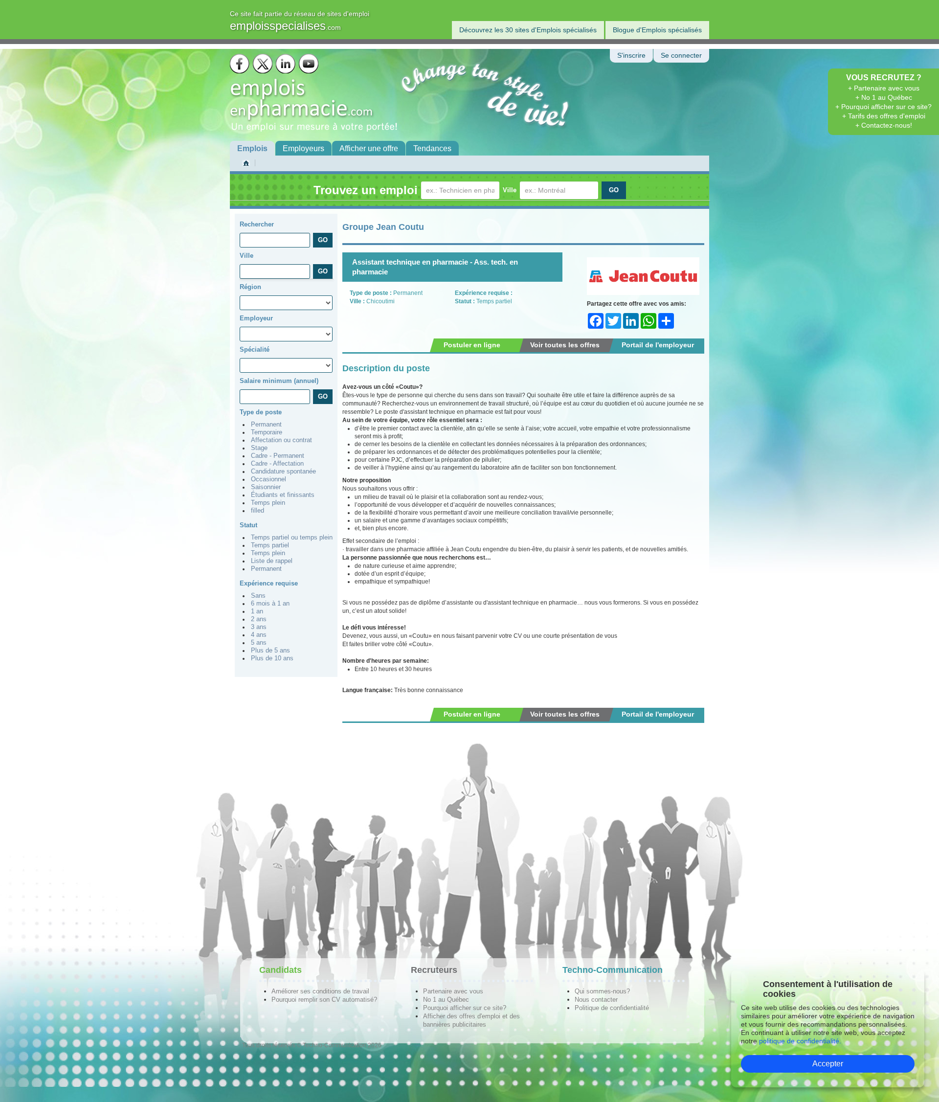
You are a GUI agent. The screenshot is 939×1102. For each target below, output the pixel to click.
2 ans (259, 619)
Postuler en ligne (472, 345)
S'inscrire (631, 55)
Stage (259, 448)
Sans (258, 595)
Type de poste (261, 412)
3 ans (259, 627)
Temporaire (266, 432)
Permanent (266, 424)
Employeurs (303, 148)
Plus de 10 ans (272, 658)
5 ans (259, 642)
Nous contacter (596, 999)
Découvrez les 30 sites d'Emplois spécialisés (528, 30)
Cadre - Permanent (277, 455)
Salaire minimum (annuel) (279, 380)
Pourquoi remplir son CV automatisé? (324, 999)
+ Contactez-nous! (883, 125)
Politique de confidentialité (612, 1008)
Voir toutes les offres (565, 345)
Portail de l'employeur (658, 345)
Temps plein (268, 502)
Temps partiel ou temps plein (292, 537)
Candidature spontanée (283, 471)
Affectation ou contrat (281, 440)
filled (257, 510)
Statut (248, 525)
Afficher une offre (368, 148)
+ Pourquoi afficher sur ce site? (883, 107)
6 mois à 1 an (270, 603)
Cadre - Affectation (277, 463)
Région (250, 287)
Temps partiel (270, 545)
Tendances (432, 148)
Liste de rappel (271, 561)
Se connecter (681, 55)
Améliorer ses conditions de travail (320, 991)
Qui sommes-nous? (602, 991)
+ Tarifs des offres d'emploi (883, 116)
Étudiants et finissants (282, 495)
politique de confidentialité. (800, 1041)
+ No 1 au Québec (883, 97)
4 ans (259, 634)
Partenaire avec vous (453, 991)
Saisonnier (266, 487)
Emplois (252, 148)
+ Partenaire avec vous (883, 88)
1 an (257, 611)
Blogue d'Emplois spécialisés (657, 30)
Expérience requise (269, 583)
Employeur (256, 318)
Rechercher (257, 224)
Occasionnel (268, 479)
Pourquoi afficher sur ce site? (464, 1008)
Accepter (827, 1063)
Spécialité (254, 349)
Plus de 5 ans (270, 650)
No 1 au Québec (446, 999)
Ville (509, 190)
